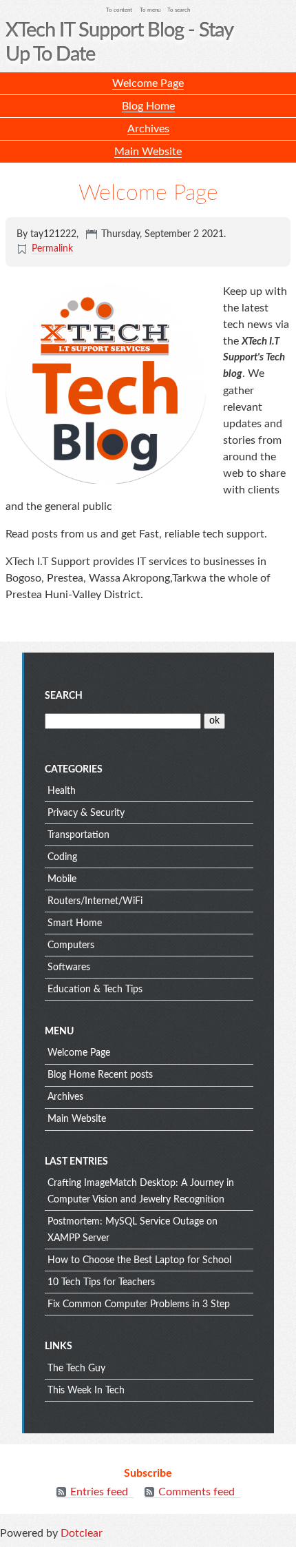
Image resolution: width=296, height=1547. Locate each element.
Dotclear (82, 1533)
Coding (62, 857)
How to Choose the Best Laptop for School (139, 1260)
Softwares (68, 967)
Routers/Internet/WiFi (94, 901)
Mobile (61, 879)
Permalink (52, 249)
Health (61, 791)
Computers (70, 945)
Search (64, 696)
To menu (150, 10)
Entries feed (99, 1491)
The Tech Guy (76, 1368)
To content (119, 10)
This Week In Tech (86, 1390)
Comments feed (196, 1491)
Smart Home (74, 923)
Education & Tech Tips (94, 989)
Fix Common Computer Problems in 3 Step (138, 1304)
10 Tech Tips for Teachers (101, 1282)
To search (178, 10)
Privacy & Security (86, 813)
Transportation (78, 835)
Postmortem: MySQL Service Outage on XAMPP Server (132, 1230)
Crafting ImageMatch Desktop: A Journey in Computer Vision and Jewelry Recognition (140, 1191)
